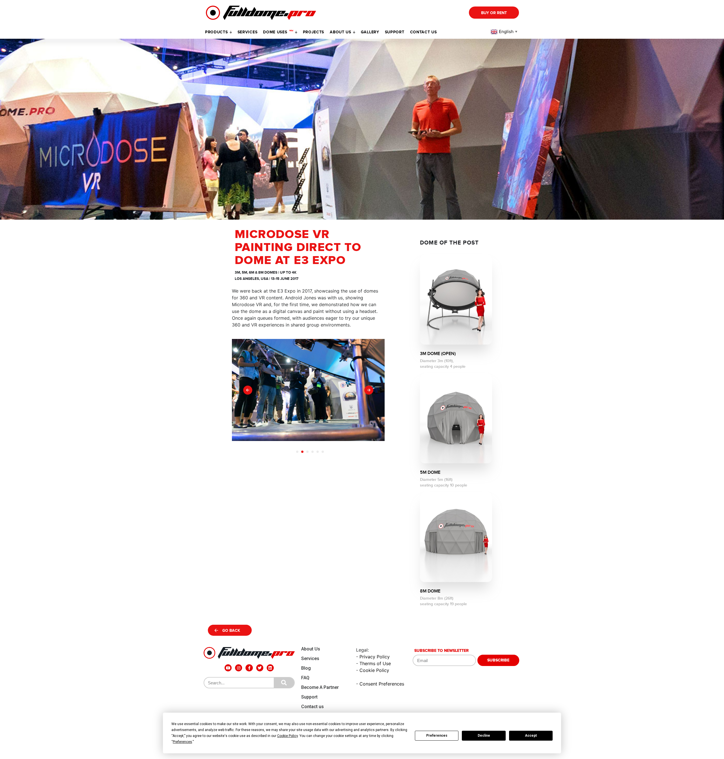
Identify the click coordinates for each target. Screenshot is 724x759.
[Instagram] (238, 667)
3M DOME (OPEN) (438, 353)
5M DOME (430, 472)
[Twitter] (259, 667)
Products (216, 32)
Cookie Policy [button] (287, 736)
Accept (531, 736)
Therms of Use (375, 663)
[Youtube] (228, 667)
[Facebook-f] (249, 667)
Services (248, 32)
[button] (247, 390)
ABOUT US (340, 32)
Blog (306, 668)
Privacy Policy (374, 656)
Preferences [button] (182, 742)
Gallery (370, 32)
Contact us (423, 32)
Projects (313, 32)
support (394, 32)
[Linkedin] (270, 667)
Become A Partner (320, 687)
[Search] (284, 683)
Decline (484, 736)
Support (309, 697)
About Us (310, 649)
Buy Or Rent (494, 12)
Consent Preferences (381, 684)
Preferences (436, 736)
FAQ (305, 677)
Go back (231, 630)
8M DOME (430, 591)
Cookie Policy (374, 670)
